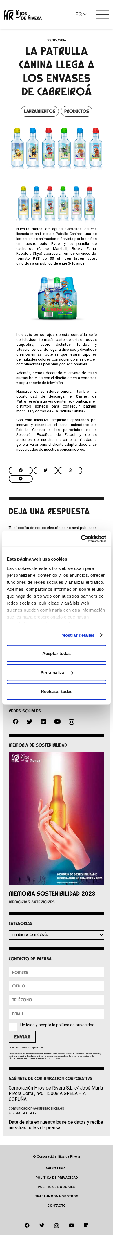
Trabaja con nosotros (56, 1196)
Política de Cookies (56, 1187)
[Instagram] (71, 722)
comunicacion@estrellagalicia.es (36, 1108)
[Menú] (102, 14)
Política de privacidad (56, 1178)
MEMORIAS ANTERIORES (32, 902)
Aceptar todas (56, 653)
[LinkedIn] (43, 722)
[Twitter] (30, 722)
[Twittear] (46, 470)
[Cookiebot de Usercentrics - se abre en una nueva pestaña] (81, 538)
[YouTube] (57, 722)
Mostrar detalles (78, 634)
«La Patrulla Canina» (66, 234)
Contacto (56, 1205)
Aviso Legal (57, 1168)
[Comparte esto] (21, 470)
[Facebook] (16, 722)
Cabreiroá (73, 229)
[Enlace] (23, 15)
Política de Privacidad (53, 1058)
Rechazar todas (56, 691)
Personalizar (53, 672)
